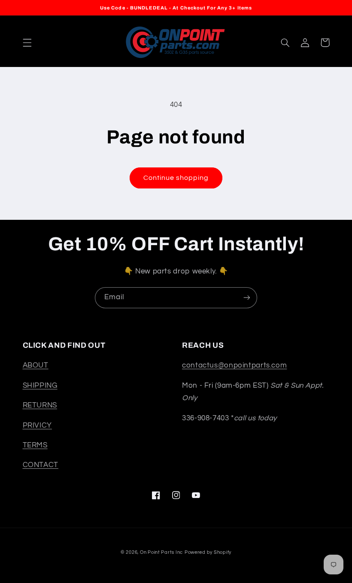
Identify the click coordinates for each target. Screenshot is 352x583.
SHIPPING (40, 385)
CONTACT (40, 465)
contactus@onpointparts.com (234, 365)
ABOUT (36, 365)
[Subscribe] (247, 297)
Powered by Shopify (208, 552)
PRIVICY (37, 425)
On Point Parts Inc (161, 552)
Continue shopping (176, 177)
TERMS (35, 445)
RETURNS (40, 405)
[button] (27, 42)
